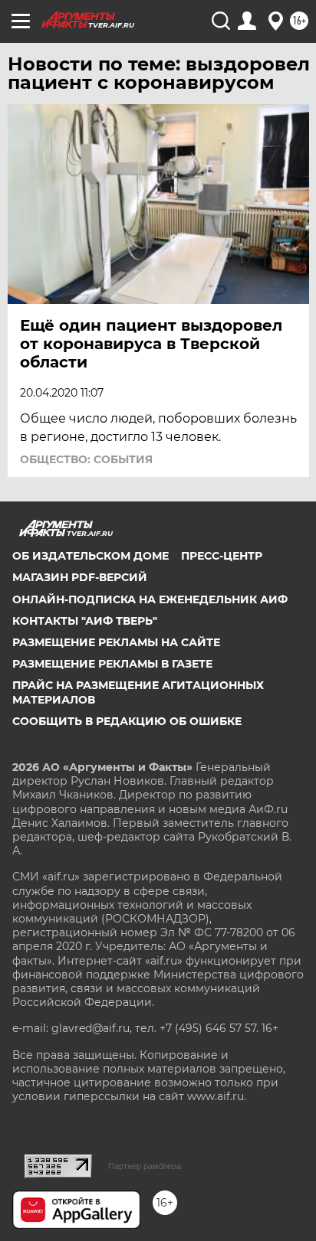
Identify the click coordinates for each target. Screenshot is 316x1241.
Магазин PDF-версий (79, 577)
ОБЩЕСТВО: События (86, 459)
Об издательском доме (90, 556)
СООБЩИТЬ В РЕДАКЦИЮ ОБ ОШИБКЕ (127, 721)
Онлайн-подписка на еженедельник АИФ (150, 599)
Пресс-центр (221, 556)
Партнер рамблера (144, 1166)
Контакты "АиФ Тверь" (84, 621)
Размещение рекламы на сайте (116, 642)
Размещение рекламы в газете (112, 664)
